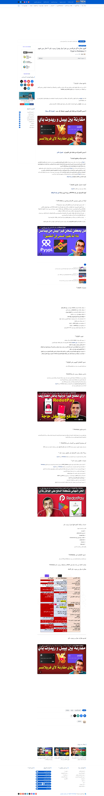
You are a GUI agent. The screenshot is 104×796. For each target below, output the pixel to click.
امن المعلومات (35, 5)
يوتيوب (22, 104)
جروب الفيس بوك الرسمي (79, 776)
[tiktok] (22, 2)
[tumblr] (25, 85)
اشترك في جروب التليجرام (27, 96)
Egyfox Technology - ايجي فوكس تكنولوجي (68, 793)
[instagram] (24, 2)
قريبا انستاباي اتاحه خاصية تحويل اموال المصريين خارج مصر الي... (66, 268)
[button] (81, 715)
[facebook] (26, 2)
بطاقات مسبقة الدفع (68, 5)
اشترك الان (60, 152)
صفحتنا (31, 104)
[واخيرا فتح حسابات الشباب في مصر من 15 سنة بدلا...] (82, 281)
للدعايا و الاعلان (81, 771)
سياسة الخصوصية (64, 773)
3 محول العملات (44, 774)
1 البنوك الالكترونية (82, 45)
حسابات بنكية (84, 5)
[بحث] (19, 6)
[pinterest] (32, 85)
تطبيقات (31, 5)
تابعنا (26, 104)
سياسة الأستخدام (64, 776)
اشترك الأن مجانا (50, 111)
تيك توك (83, 780)
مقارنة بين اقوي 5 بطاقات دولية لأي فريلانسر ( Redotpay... (66, 41)
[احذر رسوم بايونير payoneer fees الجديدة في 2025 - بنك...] (82, 275)
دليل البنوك (46, 5)
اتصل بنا (66, 771)
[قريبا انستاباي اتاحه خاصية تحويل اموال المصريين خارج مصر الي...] (82, 269)
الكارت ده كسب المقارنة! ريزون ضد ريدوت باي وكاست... (45, 758)
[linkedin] (21, 85)
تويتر (83, 782)
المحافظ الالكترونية (59, 5)
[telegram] (20, 2)
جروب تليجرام (82, 784)
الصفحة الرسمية (81, 773)
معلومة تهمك (41, 5)
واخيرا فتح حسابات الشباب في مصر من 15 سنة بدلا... (68, 280)
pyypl (80, 98)
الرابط (72, 188)
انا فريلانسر (52, 5)
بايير (76, 342)
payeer (73, 342)
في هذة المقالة (70, 176)
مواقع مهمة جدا (24, 5)
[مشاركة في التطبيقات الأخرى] (71, 715)
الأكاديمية (65, 778)
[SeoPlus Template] (85, 794)
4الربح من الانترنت (27, 115)
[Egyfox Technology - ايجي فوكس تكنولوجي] (81, 2)
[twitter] (18, 2)
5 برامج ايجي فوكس (27, 117)
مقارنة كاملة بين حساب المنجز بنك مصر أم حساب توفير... (79, 758)
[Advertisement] (71, 7)
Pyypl (83, 162)
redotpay (67, 710)
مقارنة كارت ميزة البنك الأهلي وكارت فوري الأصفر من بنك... (61, 758)
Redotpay (64, 456)
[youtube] (28, 2)
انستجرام (82, 778)
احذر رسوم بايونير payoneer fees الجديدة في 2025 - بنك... (67, 274)
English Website (81, 786)
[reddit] (28, 85)
